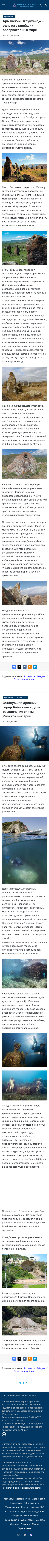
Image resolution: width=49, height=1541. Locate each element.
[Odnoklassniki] (30, 667)
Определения (24, 1528)
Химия (35, 1524)
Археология (8, 17)
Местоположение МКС (33, 1507)
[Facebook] (14, 667)
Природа (25, 1524)
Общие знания (11, 1507)
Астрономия (38, 1498)
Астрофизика (12, 1511)
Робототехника (31, 1503)
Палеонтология (11, 1520)
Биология (40, 1520)
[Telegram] (35, 667)
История (14, 1524)
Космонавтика (23, 1498)
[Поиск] (45, 6)
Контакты (9, 1498)
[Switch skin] (41, 6)
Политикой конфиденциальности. (23, 1487)
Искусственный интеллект (24, 1515)
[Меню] (3, 6)
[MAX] (31, 1535)
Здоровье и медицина (32, 1511)
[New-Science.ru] (24, 5)
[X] (19, 667)
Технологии (16, 1503)
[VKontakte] (25, 667)
